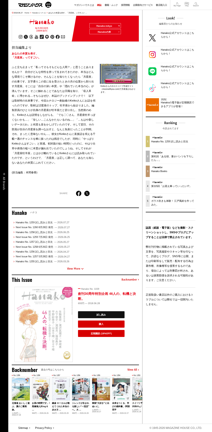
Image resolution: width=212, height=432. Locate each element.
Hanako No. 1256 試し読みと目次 (42, 251)
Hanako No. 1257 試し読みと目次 (42, 241)
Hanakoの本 (104, 32)
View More (73, 268)
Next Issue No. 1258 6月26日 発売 (43, 246)
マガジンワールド (34, 5)
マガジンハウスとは (84, 5)
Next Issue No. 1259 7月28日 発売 (43, 237)
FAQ (187, 3)
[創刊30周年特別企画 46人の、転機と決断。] (43, 324)
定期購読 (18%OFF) (101, 333)
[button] (136, 393)
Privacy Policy (43, 428)
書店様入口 (161, 5)
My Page (177, 3)
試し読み (101, 314)
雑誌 (99, 5)
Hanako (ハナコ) (39, 13)
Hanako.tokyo (104, 26)
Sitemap (23, 428)
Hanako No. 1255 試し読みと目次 (42, 261)
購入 (101, 324)
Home (27, 13)
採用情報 (125, 5)
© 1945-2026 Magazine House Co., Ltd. (176, 428)
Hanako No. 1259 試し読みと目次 (42, 222)
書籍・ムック (111, 5)
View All (132, 369)
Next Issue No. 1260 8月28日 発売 (43, 227)
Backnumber (129, 279)
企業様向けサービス (143, 5)
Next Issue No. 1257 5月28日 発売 (43, 256)
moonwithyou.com (111, 89)
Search (195, 3)
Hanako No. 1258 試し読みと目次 (42, 232)
